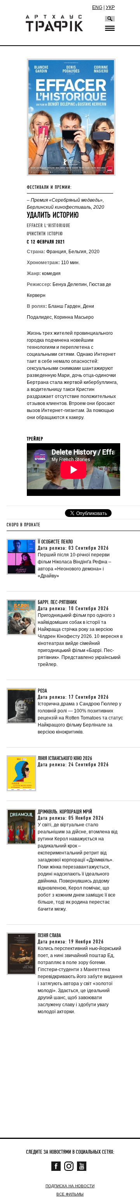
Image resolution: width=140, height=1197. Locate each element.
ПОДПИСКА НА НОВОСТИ (70, 1186)
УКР (110, 7)
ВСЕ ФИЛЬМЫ (70, 1194)
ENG (97, 7)
